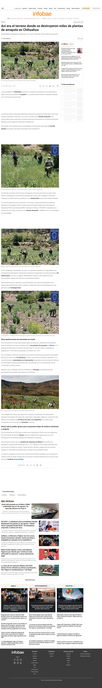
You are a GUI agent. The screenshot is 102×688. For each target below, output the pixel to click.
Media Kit (68, 665)
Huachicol (54, 18)
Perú (55, 8)
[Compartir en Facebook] (43, 86)
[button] (2, 8)
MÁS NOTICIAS (30, 580)
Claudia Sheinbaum (31, 18)
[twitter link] (18, 660)
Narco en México (22, 495)
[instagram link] (21, 660)
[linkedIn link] (21, 663)
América (34, 653)
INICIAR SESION (96, 8)
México (51, 8)
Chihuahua (12, 495)
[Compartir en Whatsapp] (40, 86)
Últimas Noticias (76, 8)
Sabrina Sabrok (69, 18)
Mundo (68, 8)
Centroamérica (61, 8)
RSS (35, 674)
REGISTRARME (86, 8)
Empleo (51, 656)
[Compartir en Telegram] (53, 86)
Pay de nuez (49, 18)
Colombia (40, 8)
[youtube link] (15, 663)
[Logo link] (42, 13)
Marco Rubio (76, 18)
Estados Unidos (32, 8)
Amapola (4, 495)
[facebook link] (15, 660)
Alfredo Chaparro (61, 18)
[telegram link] (18, 663)
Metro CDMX (17, 18)
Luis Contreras (7, 38)
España (45, 8)
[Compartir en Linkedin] (50, 86)
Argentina (24, 8)
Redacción (51, 653)
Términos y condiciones (85, 653)
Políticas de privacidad (85, 656)
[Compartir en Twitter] (46, 86)
